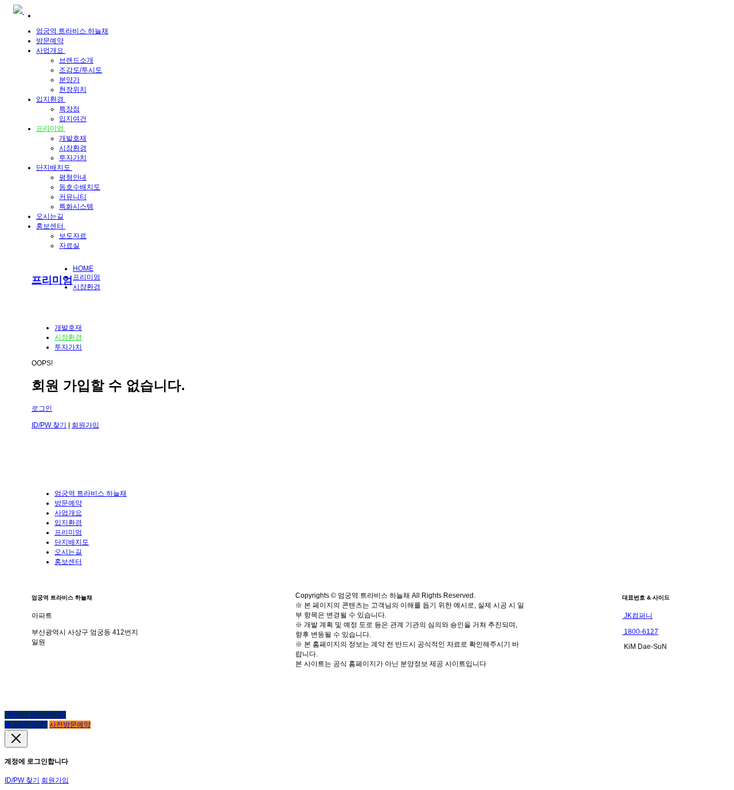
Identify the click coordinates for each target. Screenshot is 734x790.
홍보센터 (50, 226)
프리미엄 (50, 128)
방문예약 (50, 41)
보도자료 (73, 236)
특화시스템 (76, 207)
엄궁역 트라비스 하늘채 (72, 31)
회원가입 (85, 425)
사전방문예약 (70, 725)
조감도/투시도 (80, 70)
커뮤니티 (73, 197)
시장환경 (73, 148)
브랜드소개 (76, 60)
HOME (83, 268)
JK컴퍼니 (637, 616)
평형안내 (73, 177)
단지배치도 (54, 168)
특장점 (69, 109)
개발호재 (73, 138)
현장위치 (73, 89)
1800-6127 (640, 632)
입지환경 (50, 99)
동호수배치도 (79, 187)
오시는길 (50, 216)
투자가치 (73, 158)
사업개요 (50, 50)
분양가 (69, 80)
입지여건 (73, 119)
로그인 (42, 408)
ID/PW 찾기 (49, 425)
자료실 (69, 246)
